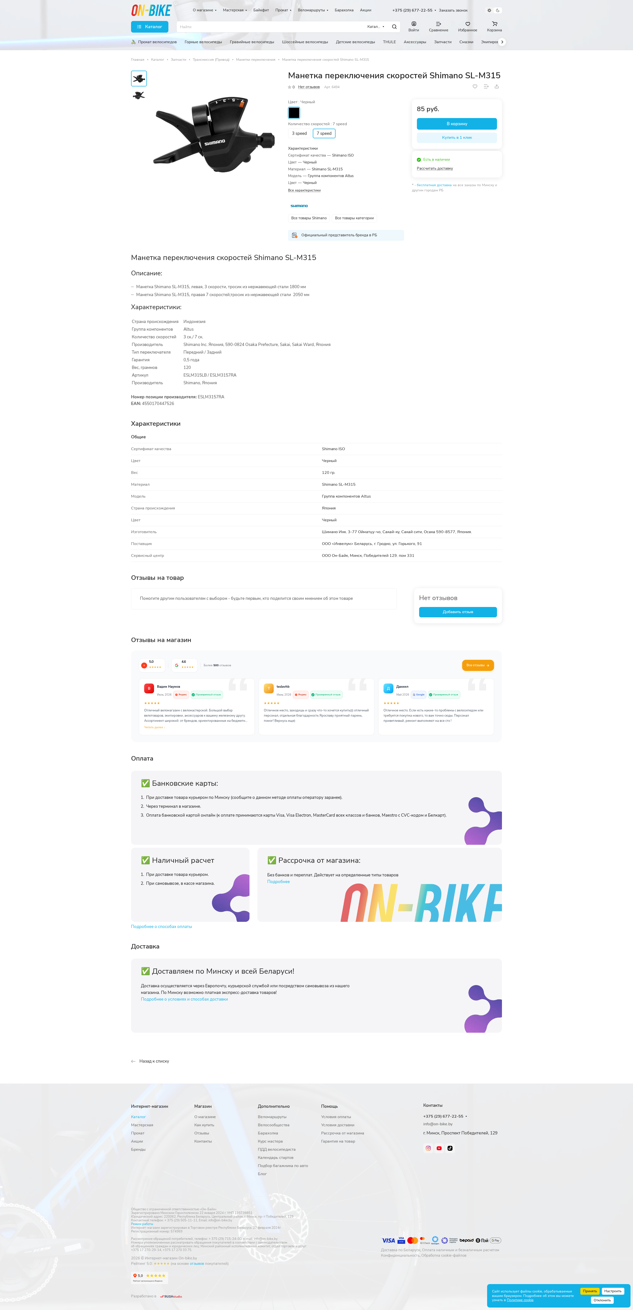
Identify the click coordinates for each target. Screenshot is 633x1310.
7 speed (324, 133)
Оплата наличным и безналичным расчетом (460, 1250)
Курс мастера (270, 1141)
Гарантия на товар (338, 1141)
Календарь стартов (276, 1157)
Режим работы (142, 1224)
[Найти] (394, 27)
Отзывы (201, 1133)
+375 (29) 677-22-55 (412, 10)
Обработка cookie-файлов (443, 1255)
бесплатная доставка (434, 185)
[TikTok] (450, 1148)
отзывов (197, 1263)
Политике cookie (520, 1300)
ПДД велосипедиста (277, 1149)
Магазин (203, 1106)
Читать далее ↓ (154, 727)
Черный (294, 113)
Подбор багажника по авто (283, 1166)
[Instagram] (428, 1148)
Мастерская (142, 1125)
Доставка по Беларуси (400, 1250)
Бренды (138, 1149)
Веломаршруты (272, 1117)
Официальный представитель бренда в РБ (339, 235)
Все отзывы (476, 665)
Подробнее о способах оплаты (161, 926)
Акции (137, 1141)
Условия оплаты (336, 1117)
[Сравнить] (486, 86)
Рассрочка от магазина (342, 1133)
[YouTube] (439, 1148)
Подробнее (278, 882)
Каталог (138, 1117)
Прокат (137, 1133)
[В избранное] (475, 86)
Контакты (203, 1141)
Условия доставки (337, 1125)
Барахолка (268, 1133)
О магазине (205, 1117)
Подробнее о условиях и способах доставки (184, 999)
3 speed (299, 133)
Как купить (204, 1125)
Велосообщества (274, 1125)
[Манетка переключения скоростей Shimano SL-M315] (214, 135)
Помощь (329, 1106)
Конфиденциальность (400, 1255)
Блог (262, 1174)
